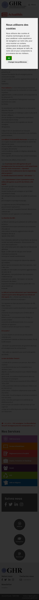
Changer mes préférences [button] (17, 62)
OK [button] (9, 58)
